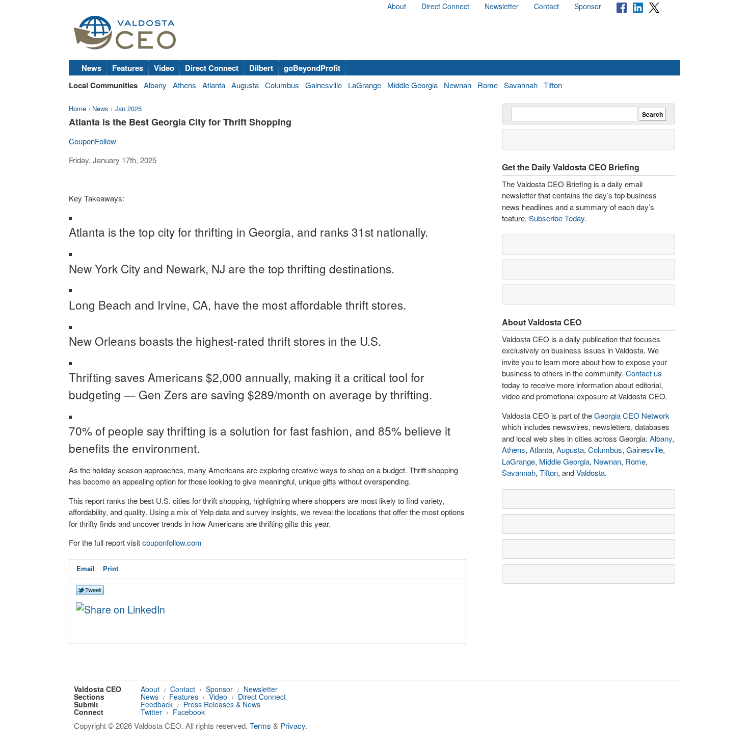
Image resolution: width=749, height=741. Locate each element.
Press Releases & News (221, 704)
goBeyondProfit (312, 67)
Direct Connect (445, 6)
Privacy (292, 725)
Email (85, 568)
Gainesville (323, 85)
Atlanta (213, 85)
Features (127, 67)
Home (77, 108)
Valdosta (590, 472)
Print (110, 568)
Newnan (457, 85)
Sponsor (587, 6)
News (91, 67)
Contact (546, 6)
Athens (184, 85)
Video (164, 67)
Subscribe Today (556, 218)
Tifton (553, 85)
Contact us (644, 373)
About (396, 6)
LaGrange (364, 85)
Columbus (282, 85)
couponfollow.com (172, 542)
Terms (260, 725)
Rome (487, 85)
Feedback (157, 704)
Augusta (245, 85)
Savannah (521, 85)
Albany (155, 85)
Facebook (189, 712)
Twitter (151, 712)
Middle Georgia (412, 85)
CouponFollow (92, 141)
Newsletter (502, 6)
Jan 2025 (128, 108)
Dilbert (261, 67)
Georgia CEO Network (632, 415)
